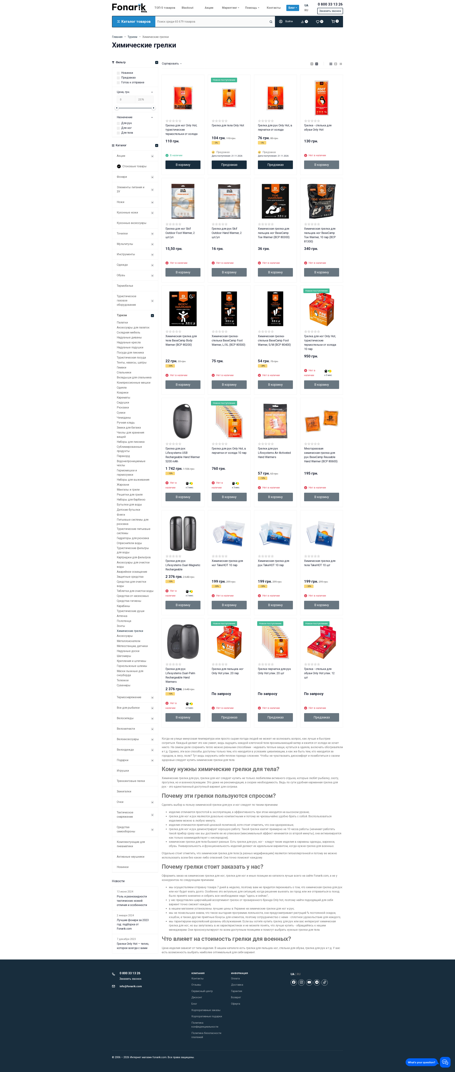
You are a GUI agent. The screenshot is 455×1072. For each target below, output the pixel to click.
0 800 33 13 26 (330, 4)
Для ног (126, 128)
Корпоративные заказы (205, 1010)
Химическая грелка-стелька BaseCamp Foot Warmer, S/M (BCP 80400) (274, 340)
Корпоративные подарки (206, 1016)
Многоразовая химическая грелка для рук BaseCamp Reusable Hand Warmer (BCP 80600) (321, 455)
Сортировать (170, 63)
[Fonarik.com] (130, 7)
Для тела (127, 132)
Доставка (237, 984)
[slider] (117, 108)
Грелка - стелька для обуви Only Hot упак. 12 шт (319, 673)
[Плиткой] (330, 63)
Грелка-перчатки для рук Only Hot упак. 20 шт (274, 671)
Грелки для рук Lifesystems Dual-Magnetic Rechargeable (182, 565)
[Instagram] (301, 982)
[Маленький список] (311, 63)
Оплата (235, 978)
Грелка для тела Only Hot (228, 125)
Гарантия (236, 991)
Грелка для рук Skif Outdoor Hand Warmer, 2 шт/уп (227, 233)
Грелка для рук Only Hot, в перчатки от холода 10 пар (229, 451)
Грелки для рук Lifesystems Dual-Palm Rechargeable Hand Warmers (180, 675)
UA (306, 5)
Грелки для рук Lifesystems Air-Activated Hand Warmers (274, 453)
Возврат (236, 997)
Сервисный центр (202, 991)
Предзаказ (128, 77)
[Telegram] (317, 982)
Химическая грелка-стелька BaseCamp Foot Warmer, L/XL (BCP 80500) (228, 340)
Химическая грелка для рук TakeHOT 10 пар (273, 563)
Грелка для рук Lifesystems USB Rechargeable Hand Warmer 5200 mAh (182, 455)
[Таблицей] (340, 63)
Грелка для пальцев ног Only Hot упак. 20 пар (227, 671)
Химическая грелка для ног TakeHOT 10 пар (227, 563)
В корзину (183, 165)
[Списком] (335, 63)
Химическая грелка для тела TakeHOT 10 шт (319, 563)
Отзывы (196, 984)
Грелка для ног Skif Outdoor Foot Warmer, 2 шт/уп (180, 233)
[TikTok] (325, 982)
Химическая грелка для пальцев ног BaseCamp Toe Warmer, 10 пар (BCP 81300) (320, 235)
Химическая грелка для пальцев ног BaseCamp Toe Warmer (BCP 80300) (274, 233)
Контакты (197, 978)
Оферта (235, 1003)
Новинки (127, 72)
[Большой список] (316, 63)
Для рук (126, 123)
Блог (194, 1003)
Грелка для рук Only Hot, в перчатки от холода (275, 127)
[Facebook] (294, 982)
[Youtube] (309, 982)
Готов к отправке (132, 82)
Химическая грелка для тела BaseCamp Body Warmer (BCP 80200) (181, 340)
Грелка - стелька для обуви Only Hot (317, 127)
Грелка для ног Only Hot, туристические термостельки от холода (181, 130)
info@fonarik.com (131, 986)
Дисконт (196, 997)
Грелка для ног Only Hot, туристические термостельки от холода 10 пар (320, 343)
